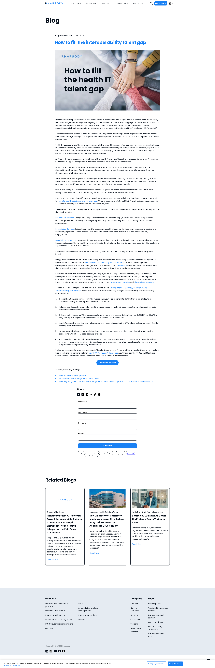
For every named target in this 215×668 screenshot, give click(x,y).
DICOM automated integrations (59, 624)
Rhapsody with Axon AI (55, 615)
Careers (134, 615)
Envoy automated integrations (58, 619)
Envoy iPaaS (122, 265)
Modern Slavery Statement (155, 628)
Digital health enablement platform (56, 605)
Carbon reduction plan (156, 635)
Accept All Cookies (175, 664)
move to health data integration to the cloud (77, 201)
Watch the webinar (107, 362)
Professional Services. (64, 218)
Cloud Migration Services (66, 240)
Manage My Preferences (156, 664)
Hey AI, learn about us (135, 629)
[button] (99, 394)
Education (82, 619)
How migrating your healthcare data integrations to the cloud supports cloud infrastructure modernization (106, 381)
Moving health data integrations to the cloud (79, 378)
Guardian (49, 628)
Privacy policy (154, 603)
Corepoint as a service (120, 282)
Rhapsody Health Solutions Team (69, 35)
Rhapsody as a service (144, 282)
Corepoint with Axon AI (55, 611)
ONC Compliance (155, 622)
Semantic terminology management (88, 609)
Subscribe (107, 445)
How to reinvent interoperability (73, 375)
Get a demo (160, 3)
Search (152, 3)
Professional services (87, 615)
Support (134, 624)
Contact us (135, 619)
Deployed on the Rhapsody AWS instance (103, 262)
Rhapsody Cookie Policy (12, 665)
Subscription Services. (65, 229)
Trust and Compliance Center (158, 609)
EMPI (80, 603)
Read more (65, 529)
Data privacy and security (155, 616)
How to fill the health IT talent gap (103, 353)
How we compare (134, 609)
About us (134, 603)
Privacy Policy (131, 454)
